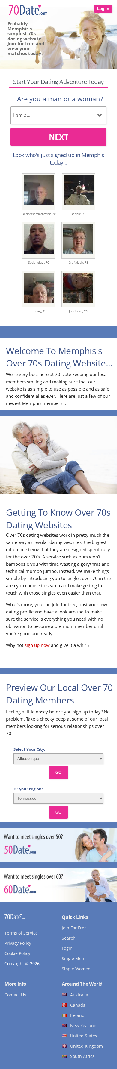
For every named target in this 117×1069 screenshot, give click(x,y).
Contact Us (15, 995)
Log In (103, 8)
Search (69, 938)
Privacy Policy (17, 943)
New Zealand (83, 1025)
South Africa (82, 1056)
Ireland (77, 1015)
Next (58, 137)
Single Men (73, 958)
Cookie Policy (17, 953)
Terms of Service (21, 933)
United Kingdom (86, 1046)
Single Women (76, 969)
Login (67, 948)
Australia (79, 995)
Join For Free (74, 928)
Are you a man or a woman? (60, 98)
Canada (78, 1005)
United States (83, 1036)
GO (59, 772)
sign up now (37, 645)
